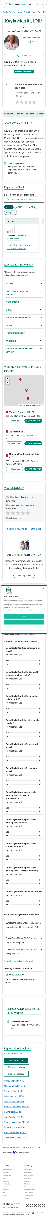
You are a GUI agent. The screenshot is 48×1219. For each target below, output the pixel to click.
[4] (30, 101)
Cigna (9, 310)
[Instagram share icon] (32, 1206)
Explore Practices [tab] (16, 1073)
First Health (12, 302)
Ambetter (11, 341)
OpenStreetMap (30, 405)
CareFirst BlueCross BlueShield (17, 293)
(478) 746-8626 (34, 420)
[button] (38, 641)
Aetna (9, 325)
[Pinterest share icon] (43, 1206)
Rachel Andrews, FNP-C (15, 1132)
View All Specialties (13, 1053)
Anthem (9, 283)
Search (30, 4)
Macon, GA (25, 55)
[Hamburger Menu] (7, 4)
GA (39, 12)
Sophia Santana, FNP (14, 1101)
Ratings (41, 113)
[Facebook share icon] (28, 1206)
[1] (17, 101)
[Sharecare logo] (24, 1204)
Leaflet (21, 405)
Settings (24, 628)
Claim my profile (24, 575)
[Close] (43, 588)
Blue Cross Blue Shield (18, 317)
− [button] (7, 382)
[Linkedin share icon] (36, 1206)
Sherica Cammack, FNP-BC (17, 1106)
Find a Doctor (9, 12)
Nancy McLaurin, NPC (14, 1080)
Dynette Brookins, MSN (14, 1127)
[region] (24, 609)
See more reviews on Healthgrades (24, 528)
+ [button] (7, 378)
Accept (24, 622)
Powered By (7, 1152)
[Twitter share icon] (39, 1206)
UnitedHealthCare (15, 333)
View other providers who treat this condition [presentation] (20, 246)
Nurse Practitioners (26, 12)
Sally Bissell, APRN (13, 1111)
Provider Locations (25, 113)
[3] (25, 101)
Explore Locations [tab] (16, 1067)
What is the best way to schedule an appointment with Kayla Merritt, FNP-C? (22, 927)
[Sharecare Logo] (18, 4)
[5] (34, 101)
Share (34, 41)
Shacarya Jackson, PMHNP (16, 1122)
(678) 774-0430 (34, 443)
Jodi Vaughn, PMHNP (14, 1116)
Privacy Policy (17, 607)
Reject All (24, 616)
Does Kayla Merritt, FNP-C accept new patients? (21, 951)
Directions (15, 420)
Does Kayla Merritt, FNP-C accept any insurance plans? (21, 940)
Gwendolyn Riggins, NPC (16, 1137)
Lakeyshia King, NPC (14, 1096)
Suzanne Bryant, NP (13, 1091)
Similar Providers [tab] (16, 1060)
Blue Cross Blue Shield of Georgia (19, 350)
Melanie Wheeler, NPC (14, 1085)
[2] (21, 101)
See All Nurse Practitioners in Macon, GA (21, 1147)
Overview (8, 113)
